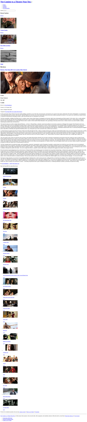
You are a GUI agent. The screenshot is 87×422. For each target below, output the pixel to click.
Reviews (2, 15)
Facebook (37, 411)
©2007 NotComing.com (14, 163)
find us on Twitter (30, 411)
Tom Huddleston (8, 105)
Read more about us (69, 415)
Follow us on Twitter (7, 420)
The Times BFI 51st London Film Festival (16, 69)
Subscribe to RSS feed (7, 418)
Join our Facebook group (8, 419)
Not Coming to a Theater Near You (8, 415)
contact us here (22, 411)
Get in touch (76, 415)
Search (2, 10)
